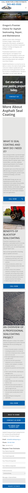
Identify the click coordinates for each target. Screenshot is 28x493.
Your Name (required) (8, 451)
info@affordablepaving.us (14, 439)
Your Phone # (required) (9, 461)
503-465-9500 (14, 4)
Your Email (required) (8, 456)
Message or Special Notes (9, 477)
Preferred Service (7, 470)
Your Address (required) (9, 466)
